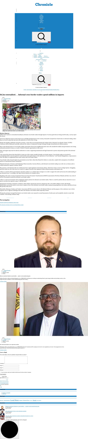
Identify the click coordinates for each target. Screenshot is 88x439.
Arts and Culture (42, 46)
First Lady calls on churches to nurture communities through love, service (19, 415)
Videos (41, 21)
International (41, 23)
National (21, 400)
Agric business (29, 46)
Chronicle (4, 99)
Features (35, 56)
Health (41, 67)
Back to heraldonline (41, 27)
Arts (38, 46)
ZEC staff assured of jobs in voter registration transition (15, 411)
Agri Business (40, 57)
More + (41, 22)
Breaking (51, 46)
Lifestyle (41, 68)
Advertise (41, 26)
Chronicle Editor (7, 98)
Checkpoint (44, 59)
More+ (41, 64)
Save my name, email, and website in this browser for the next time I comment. (16, 372)
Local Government (46, 57)
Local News (41, 17)
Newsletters (41, 53)
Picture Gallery (41, 63)
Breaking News (56, 46)
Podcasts (41, 25)
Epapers (41, 69)
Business (41, 18)
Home (41, 14)
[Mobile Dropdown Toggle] (36, 54)
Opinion (41, 24)
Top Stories (41, 15)
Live (41, 66)
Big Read (47, 46)
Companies (40, 56)
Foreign (35, 55)
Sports (41, 19)
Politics (35, 54)
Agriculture (35, 46)
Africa (25, 46)
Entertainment (41, 20)
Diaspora (41, 70)
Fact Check (44, 60)
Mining (40, 55)
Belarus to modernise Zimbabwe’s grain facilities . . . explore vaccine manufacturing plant (22, 406)
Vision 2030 (41, 16)
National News (26, 400)
